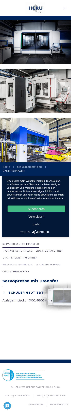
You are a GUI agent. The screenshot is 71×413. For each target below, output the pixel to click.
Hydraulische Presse (17, 251)
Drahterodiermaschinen (20, 258)
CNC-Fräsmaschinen (50, 251)
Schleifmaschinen (48, 264)
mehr (36, 224)
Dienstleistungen (29, 167)
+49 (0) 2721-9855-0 (17, 395)
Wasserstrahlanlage (17, 264)
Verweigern (36, 216)
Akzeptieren (36, 209)
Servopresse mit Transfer (20, 244)
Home (6, 167)
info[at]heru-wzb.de (51, 395)
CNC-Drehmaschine (15, 271)
